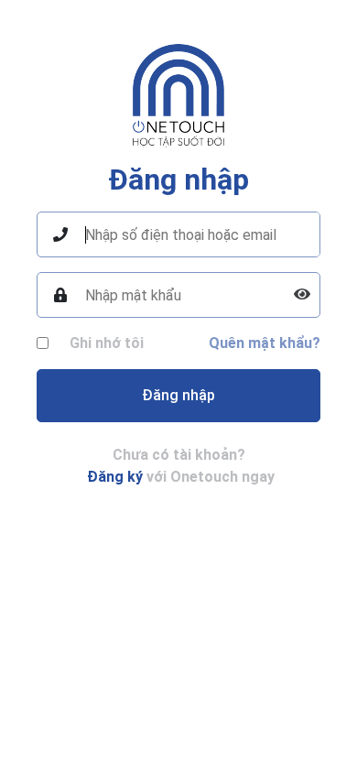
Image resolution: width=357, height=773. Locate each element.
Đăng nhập (178, 395)
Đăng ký (115, 476)
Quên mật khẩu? (264, 343)
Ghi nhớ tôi (107, 343)
